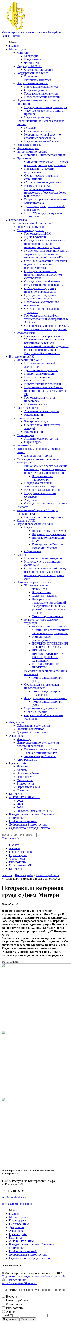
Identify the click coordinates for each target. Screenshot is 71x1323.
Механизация (25, 435)
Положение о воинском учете (43, 558)
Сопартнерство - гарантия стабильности (41, 177)
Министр (23, 52)
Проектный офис (28, 148)
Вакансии (30, 76)
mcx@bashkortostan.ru (15, 1197)
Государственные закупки (41, 93)
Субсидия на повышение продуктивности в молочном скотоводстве (43, 274)
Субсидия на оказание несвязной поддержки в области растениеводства (45, 264)
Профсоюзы (24, 158)
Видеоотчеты (32, 59)
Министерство (18, 49)
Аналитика (16, 735)
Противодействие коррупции (43, 96)
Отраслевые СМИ (28, 787)
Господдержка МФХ (37, 233)
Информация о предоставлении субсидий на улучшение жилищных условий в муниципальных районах (49, 605)
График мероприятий (23, 821)
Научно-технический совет (41, 141)
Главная (14, 45)
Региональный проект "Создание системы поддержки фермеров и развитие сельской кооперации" (45, 469)
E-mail (7, 1315)
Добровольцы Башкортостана (28, 824)
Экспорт (22, 506)
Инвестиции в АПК (30, 360)
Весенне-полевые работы (40, 749)
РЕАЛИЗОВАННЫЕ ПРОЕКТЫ (45, 665)
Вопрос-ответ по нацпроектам (42, 477)
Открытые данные (36, 90)
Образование (32, 551)
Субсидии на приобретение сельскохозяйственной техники (44, 283)
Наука (28, 527)
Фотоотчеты (32, 62)
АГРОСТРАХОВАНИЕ (24, 797)
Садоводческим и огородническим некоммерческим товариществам (46, 327)
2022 (20, 800)
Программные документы (41, 86)
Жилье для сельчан (36, 585)
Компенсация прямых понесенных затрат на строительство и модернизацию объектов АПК (46, 254)
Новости (22, 766)
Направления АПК (21, 356)
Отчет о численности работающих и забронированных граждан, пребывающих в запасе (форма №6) (46, 573)
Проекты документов (30, 728)
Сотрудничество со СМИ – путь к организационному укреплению (46, 163)
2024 (20, 807)
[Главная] (16, 29)
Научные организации (38, 117)
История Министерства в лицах (45, 155)
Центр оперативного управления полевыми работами (38, 744)
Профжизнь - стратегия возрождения (39, 170)
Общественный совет (38, 131)
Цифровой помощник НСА (34, 810)
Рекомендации (33, 414)
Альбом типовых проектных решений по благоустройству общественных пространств (50, 630)
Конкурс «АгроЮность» (47, 544)
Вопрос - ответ (41, 592)
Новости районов (28, 773)
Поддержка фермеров (30, 226)
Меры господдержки (30, 230)
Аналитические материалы (41, 411)
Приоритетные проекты (39, 373)
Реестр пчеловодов (36, 421)
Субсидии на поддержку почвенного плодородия (40, 290)
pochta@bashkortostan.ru (17, 1203)
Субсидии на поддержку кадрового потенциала (40, 296)
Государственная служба (32, 73)
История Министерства (32, 151)
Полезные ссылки (35, 404)
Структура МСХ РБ (29, 66)
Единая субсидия (35, 237)
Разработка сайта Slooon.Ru (19, 1283)
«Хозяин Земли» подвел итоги (44, 182)
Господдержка (18, 219)
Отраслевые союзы (29, 144)
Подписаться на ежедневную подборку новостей (33, 1276)
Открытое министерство (32, 83)
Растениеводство (28, 407)
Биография (31, 56)
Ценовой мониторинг (38, 455)
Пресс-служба (18, 763)
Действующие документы (33, 725)
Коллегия (30, 127)
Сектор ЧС (24, 554)
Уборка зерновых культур (40, 752)
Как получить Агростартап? (35, 223)
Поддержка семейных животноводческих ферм (40, 484)
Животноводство (28, 418)
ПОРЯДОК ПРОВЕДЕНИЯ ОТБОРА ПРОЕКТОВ (50, 645)
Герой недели (25, 776)
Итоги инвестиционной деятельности (39, 365)
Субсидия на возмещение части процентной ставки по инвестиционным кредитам (44, 244)
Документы (39, 588)
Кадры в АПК (26, 520)
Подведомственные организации (45, 107)
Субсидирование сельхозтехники (45, 503)
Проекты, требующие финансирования (38, 378)
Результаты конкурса (37, 79)
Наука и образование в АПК (35, 524)
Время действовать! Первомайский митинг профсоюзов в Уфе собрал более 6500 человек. (45, 191)
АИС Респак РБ (27, 759)
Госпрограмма (26, 332)
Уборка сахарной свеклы (40, 756)
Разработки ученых (44, 547)
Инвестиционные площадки (42, 383)
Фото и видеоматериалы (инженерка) (47, 693)
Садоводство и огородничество (29, 828)
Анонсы (22, 769)
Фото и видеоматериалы (47, 616)
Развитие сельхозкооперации (43, 489)
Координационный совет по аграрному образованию (42, 136)
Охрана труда (33, 442)
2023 (20, 804)
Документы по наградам (32, 732)
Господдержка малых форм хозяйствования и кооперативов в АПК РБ (46, 319)
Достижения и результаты (41, 370)
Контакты (23, 790)
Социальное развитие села (34, 582)
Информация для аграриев (49, 534)
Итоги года (24, 739)
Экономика (24, 445)
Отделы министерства (38, 69)
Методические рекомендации (41, 638)
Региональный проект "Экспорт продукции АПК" (37, 512)
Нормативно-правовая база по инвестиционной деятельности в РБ (45, 391)
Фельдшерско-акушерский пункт (45, 698)
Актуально (31, 500)
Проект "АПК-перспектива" (50, 530)
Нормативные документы (41, 708)
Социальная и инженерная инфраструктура (41, 686)
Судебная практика (44, 595)
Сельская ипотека (35, 711)
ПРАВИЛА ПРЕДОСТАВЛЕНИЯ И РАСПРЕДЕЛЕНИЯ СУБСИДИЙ (48, 655)
